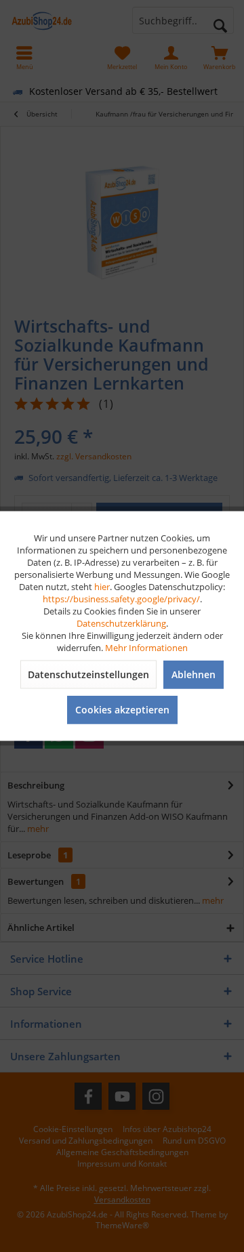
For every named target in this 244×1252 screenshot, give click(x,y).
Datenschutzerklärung (121, 623)
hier (102, 587)
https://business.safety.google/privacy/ (121, 599)
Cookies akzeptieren (122, 709)
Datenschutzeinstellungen (88, 674)
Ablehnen (193, 674)
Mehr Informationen (146, 648)
